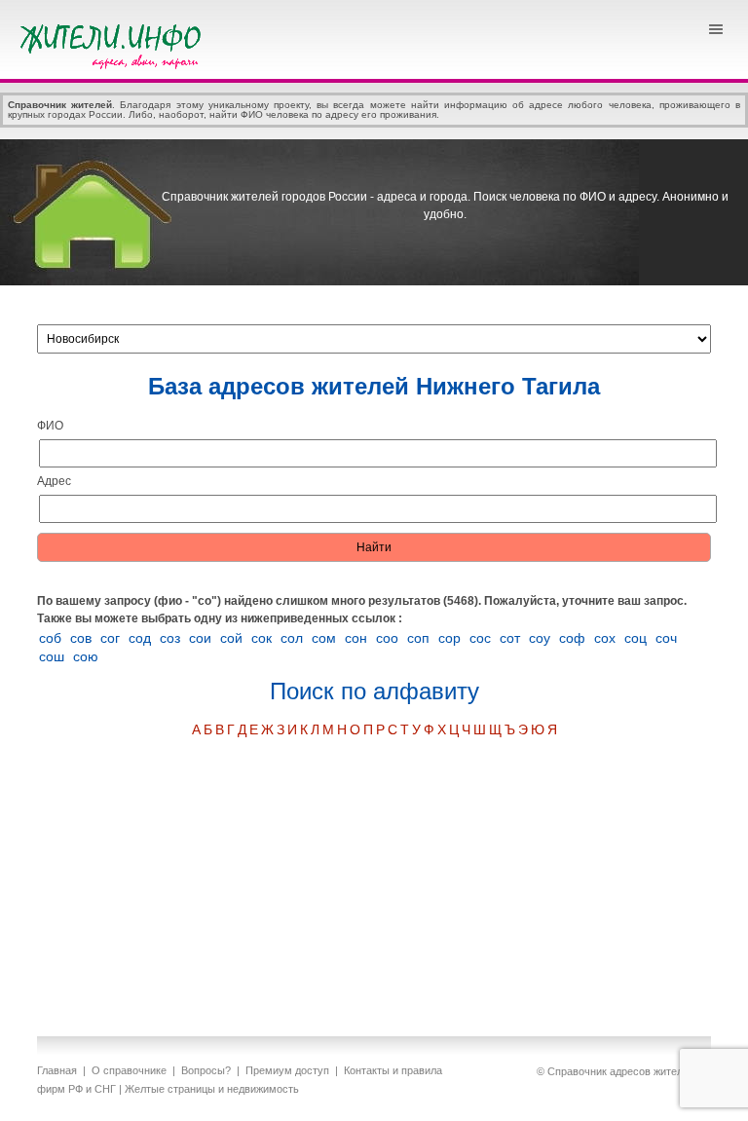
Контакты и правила (393, 1070)
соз (170, 638)
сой (231, 638)
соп (418, 638)
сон (356, 638)
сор (449, 638)
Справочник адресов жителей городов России (114, 44)
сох (605, 638)
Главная (57, 1070)
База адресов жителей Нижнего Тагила (374, 386)
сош (51, 656)
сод (140, 638)
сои (200, 638)
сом (324, 638)
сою (85, 656)
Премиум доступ (287, 1070)
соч (666, 638)
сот (510, 638)
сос (480, 638)
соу (539, 638)
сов (81, 638)
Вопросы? (206, 1070)
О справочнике (129, 1070)
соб (50, 638)
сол (291, 638)
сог (110, 638)
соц (635, 638)
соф (572, 638)
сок (261, 638)
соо (387, 638)
